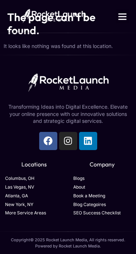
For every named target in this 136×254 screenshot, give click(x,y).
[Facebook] (48, 141)
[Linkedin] (88, 141)
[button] (122, 16)
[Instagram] (68, 141)
